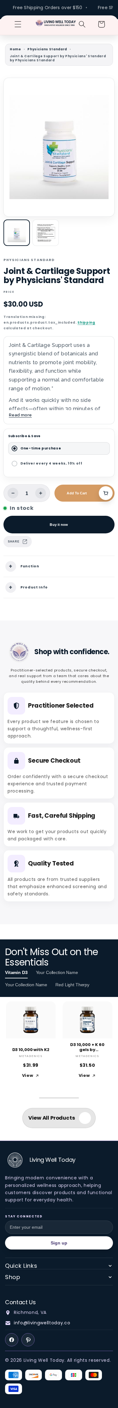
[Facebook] (11, 1339)
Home (15, 49)
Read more (20, 414)
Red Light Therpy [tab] (72, 984)
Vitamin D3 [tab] (16, 972)
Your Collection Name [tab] (57, 972)
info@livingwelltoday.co (42, 1323)
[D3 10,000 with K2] (31, 1020)
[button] (17, 24)
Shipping (86, 322)
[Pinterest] (28, 1339)
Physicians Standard (47, 49)
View (27, 1075)
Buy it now (59, 524)
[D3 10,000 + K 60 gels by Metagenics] (87, 1020)
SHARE (13, 541)
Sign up (59, 1242)
